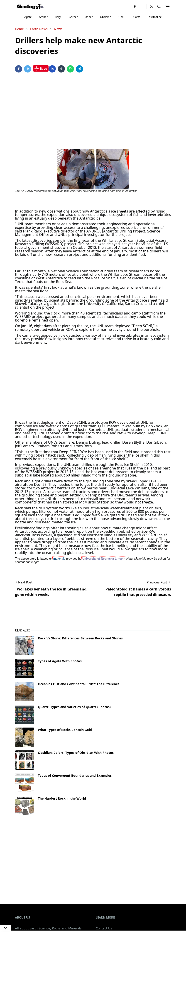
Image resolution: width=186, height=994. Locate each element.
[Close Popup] (5, 928)
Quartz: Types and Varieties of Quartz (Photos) (74, 707)
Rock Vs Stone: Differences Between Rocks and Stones (80, 638)
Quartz (136, 17)
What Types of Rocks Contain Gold (65, 730)
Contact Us (104, 928)
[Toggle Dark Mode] (151, 6)
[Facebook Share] (18, 69)
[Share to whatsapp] (70, 69)
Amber (43, 17)
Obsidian (105, 17)
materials (59, 558)
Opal (121, 17)
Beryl (58, 17)
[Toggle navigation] (167, 6)
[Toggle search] (159, 6)
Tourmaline (154, 17)
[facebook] (134, 6)
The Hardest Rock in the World (62, 798)
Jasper (89, 17)
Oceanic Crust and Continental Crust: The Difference (78, 684)
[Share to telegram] (79, 69)
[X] (142, 6)
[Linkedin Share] (52, 69)
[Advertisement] (93, 111)
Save (43, 68)
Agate (28, 17)
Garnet (73, 17)
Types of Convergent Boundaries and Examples (75, 775)
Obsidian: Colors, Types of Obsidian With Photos (76, 752)
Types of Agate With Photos (60, 661)
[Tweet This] (27, 69)
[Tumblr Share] (61, 69)
